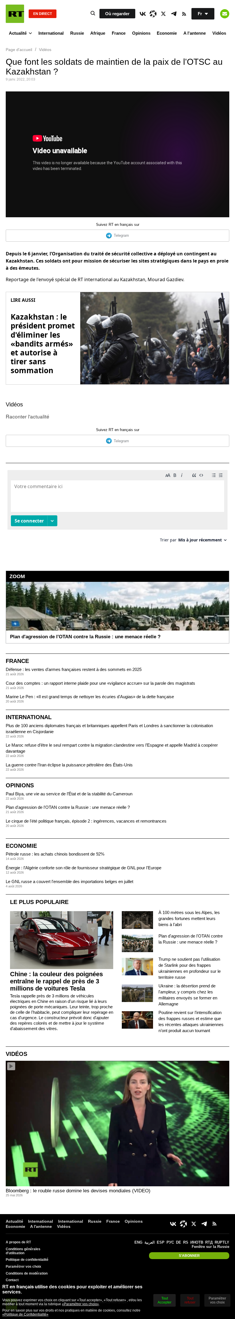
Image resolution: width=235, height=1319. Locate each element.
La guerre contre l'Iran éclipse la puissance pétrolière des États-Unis (69, 764)
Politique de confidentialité (27, 1260)
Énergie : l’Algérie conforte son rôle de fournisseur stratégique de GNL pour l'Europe (83, 867)
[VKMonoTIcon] (142, 13)
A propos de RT (18, 1242)
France (119, 33)
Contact (12, 1280)
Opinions (141, 33)
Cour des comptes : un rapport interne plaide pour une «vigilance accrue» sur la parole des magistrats (100, 683)
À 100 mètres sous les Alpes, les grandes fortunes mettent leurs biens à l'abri (189, 918)
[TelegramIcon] (173, 13)
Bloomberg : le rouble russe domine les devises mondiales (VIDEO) (78, 1190)
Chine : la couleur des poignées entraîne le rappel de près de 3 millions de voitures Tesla (56, 981)
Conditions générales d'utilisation (23, 1251)
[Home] (15, 14)
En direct (42, 14)
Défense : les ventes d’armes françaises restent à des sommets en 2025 (74, 669)
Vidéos (219, 33)
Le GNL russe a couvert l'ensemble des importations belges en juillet (69, 881)
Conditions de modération (27, 1273)
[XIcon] (163, 13)
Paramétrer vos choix (23, 1267)
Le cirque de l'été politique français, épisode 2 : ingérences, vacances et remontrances (86, 821)
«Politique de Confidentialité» (25, 1314)
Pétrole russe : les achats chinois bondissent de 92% (55, 854)
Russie (77, 33)
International (51, 33)
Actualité (18, 33)
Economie (167, 33)
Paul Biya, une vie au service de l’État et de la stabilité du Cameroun (69, 793)
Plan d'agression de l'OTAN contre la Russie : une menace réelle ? (68, 807)
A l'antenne (194, 33)
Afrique (97, 33)
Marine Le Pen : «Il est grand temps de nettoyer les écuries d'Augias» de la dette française (90, 696)
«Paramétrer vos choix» (80, 1304)
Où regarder (117, 13)
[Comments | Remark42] (117, 508)
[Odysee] (153, 13)
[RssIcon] (184, 13)
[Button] (224, 13)
